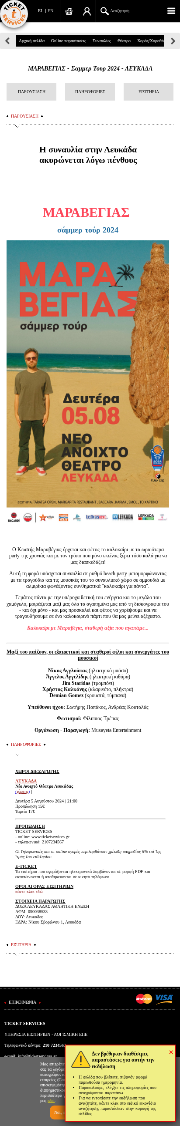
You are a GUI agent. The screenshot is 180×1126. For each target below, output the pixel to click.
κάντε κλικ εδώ (29, 891)
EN (50, 10)
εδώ (51, 1100)
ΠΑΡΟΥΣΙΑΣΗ (31, 91)
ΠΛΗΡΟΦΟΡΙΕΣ (90, 91)
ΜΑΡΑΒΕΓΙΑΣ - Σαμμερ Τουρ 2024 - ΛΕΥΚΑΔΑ (90, 68)
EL (40, 10)
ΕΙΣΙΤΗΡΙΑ (148, 91)
